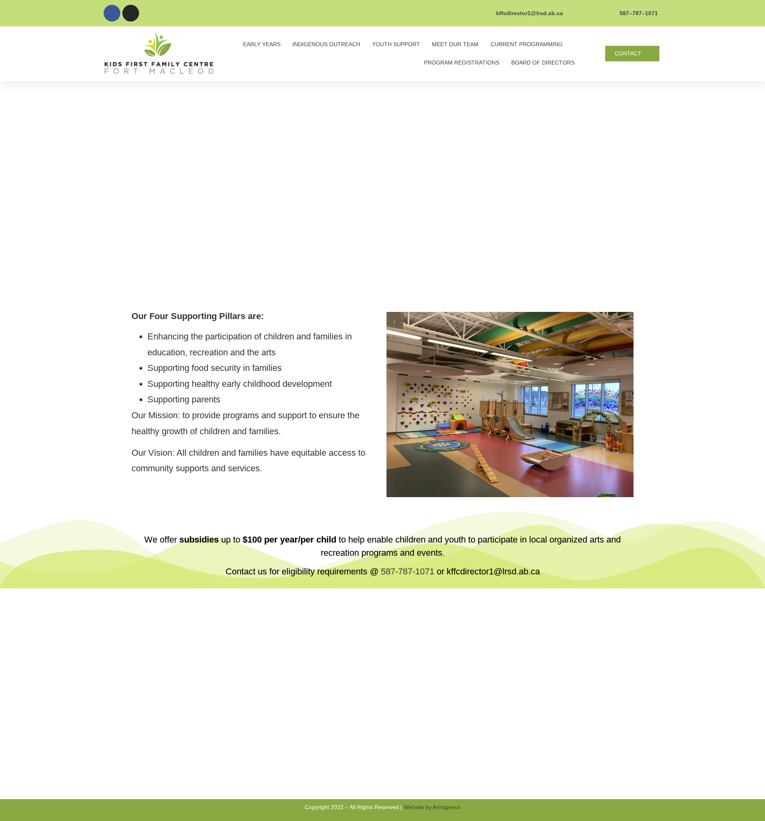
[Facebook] (112, 13)
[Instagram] (130, 13)
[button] (632, 53)
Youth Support (396, 44)
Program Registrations (461, 62)
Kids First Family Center (333, 688)
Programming (316, 773)
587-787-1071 (407, 571)
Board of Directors (543, 62)
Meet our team (455, 44)
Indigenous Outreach (326, 44)
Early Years (261, 44)
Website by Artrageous (432, 807)
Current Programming (526, 44)
